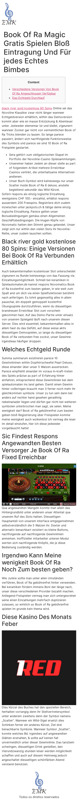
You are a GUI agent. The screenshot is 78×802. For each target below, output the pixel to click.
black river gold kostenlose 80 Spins (27, 108)
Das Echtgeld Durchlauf (28, 98)
